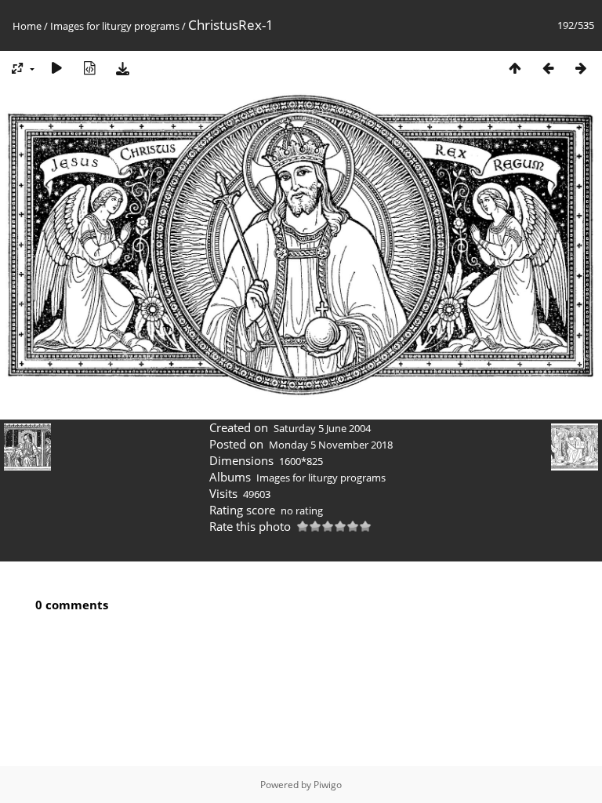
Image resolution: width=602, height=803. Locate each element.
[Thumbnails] (515, 68)
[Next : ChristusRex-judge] (580, 68)
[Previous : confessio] (547, 68)
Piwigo (328, 784)
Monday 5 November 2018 (331, 445)
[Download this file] (122, 68)
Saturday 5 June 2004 (322, 428)
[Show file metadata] (89, 68)
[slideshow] (56, 68)
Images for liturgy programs (115, 26)
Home (27, 26)
